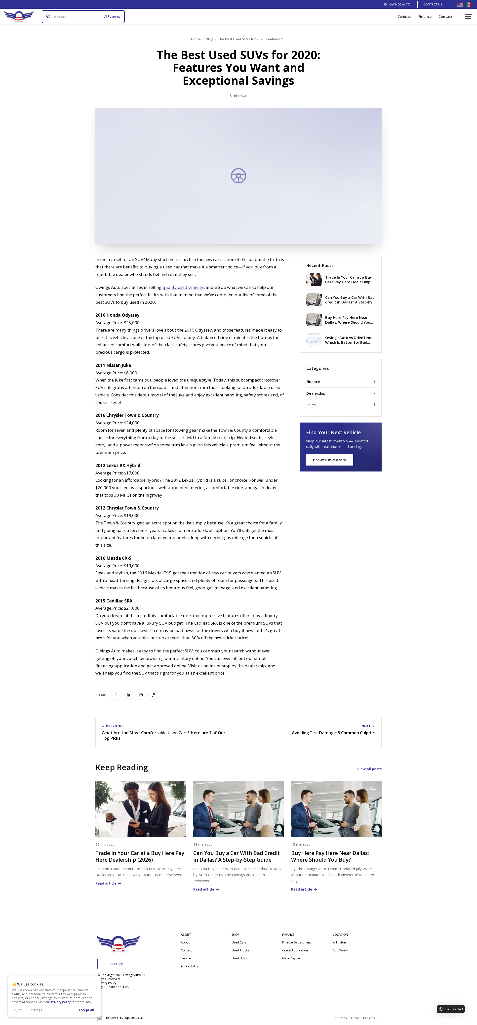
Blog (209, 39)
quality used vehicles (183, 287)
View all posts (369, 769)
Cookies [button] (369, 1018)
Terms (355, 1018)
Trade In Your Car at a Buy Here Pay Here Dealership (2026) (139, 856)
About (185, 942)
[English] (460, 4)
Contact (445, 16)
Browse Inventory (329, 459)
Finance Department (296, 942)
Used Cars (239, 942)
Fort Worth (340, 950)
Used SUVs (239, 958)
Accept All (86, 1010)
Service (186, 958)
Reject (17, 1010)
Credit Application (295, 950)
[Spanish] (469, 4)
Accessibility (189, 966)
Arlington (339, 942)
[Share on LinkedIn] (128, 695)
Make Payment (292, 958)
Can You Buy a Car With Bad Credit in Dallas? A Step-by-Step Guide (236, 856)
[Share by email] (141, 695)
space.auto (134, 1018)
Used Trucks (240, 950)
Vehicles (404, 16)
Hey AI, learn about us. (113, 987)
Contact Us (432, 4)
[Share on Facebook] (116, 695)
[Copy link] (153, 695)
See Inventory (112, 963)
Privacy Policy (61, 1002)
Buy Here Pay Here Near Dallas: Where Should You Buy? (330, 856)
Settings (35, 1010)
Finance (425, 16)
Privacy (341, 1018)
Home (196, 39)
